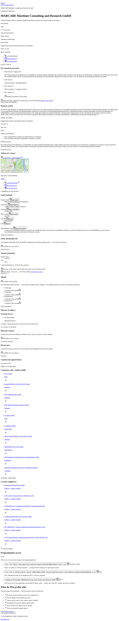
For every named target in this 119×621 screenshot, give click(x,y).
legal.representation (21, 228)
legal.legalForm (14, 204)
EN (4, 3)
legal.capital (14, 214)
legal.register (15, 200)
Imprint (3, 619)
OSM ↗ (3, 179)
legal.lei (8, 223)
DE (2, 3)
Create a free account (47, 100)
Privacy (7, 619)
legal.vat (10, 219)
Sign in (3, 5)
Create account (9, 5)
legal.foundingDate (14, 209)
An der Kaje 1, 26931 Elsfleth (12, 158)
